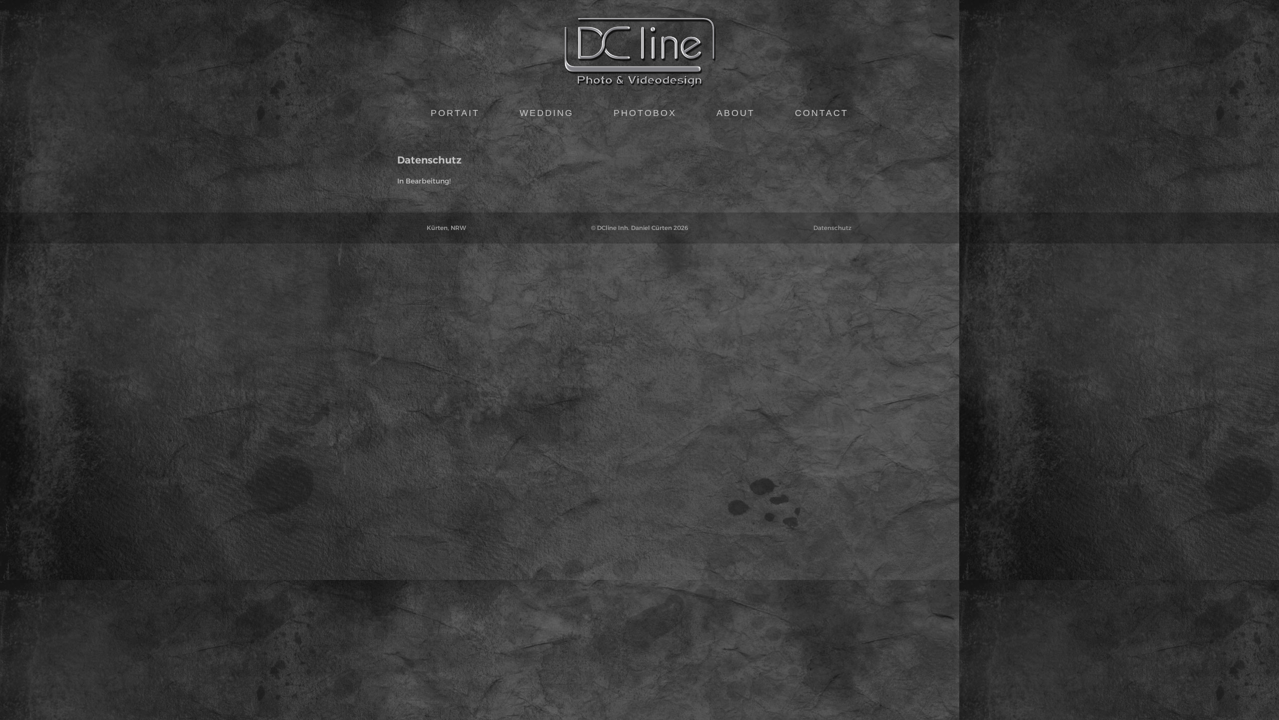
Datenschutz (832, 228)
